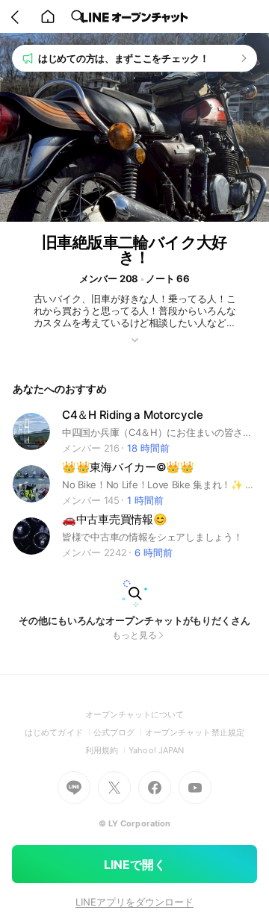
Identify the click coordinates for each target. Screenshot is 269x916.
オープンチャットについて (135, 714)
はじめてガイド (59, 732)
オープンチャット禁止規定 (194, 732)
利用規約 (107, 750)
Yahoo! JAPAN (156, 750)
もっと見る (134, 635)
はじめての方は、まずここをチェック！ (123, 58)
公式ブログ (119, 732)
